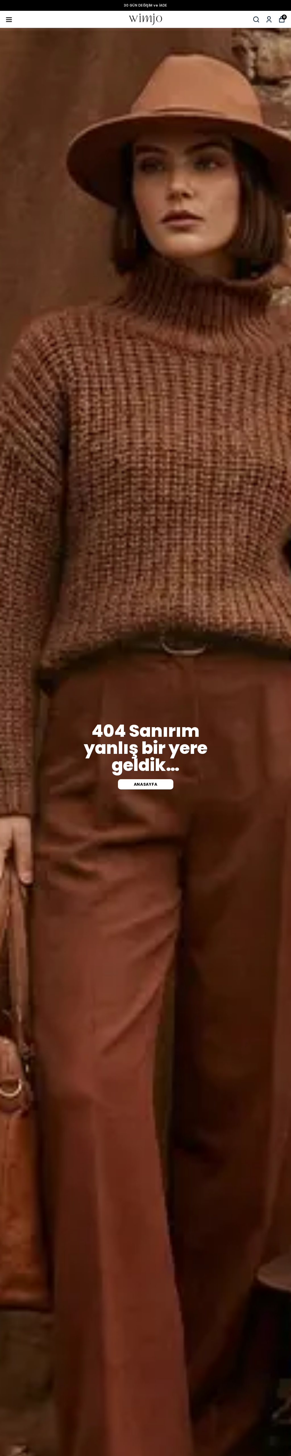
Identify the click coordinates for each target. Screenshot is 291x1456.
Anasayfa (145, 784)
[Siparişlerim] (269, 19)
